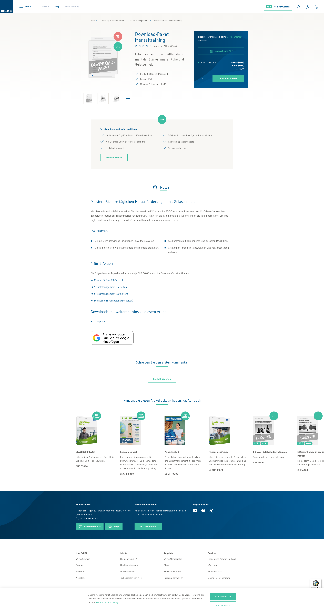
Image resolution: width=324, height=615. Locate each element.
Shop (56, 6)
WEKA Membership (173, 559)
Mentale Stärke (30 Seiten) (107, 280)
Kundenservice (215, 571)
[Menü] (319, 580)
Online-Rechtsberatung (219, 578)
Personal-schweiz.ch (173, 578)
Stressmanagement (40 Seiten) (109, 293)
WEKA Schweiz (83, 559)
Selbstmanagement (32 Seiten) (109, 286)
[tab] (162, 187)
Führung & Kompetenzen (113, 20)
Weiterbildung (72, 6)
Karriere (80, 571)
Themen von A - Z (128, 559)
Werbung (212, 565)
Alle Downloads (127, 571)
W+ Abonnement (234, 36)
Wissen (45, 6)
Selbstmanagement (139, 20)
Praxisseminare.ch (172, 571)
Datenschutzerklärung (107, 602)
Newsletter (81, 578)
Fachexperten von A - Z (131, 578)
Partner (79, 565)
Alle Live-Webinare (129, 565)
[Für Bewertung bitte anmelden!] (143, 46)
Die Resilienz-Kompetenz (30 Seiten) (112, 300)
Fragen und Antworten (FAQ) (222, 559)
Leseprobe (100, 321)
